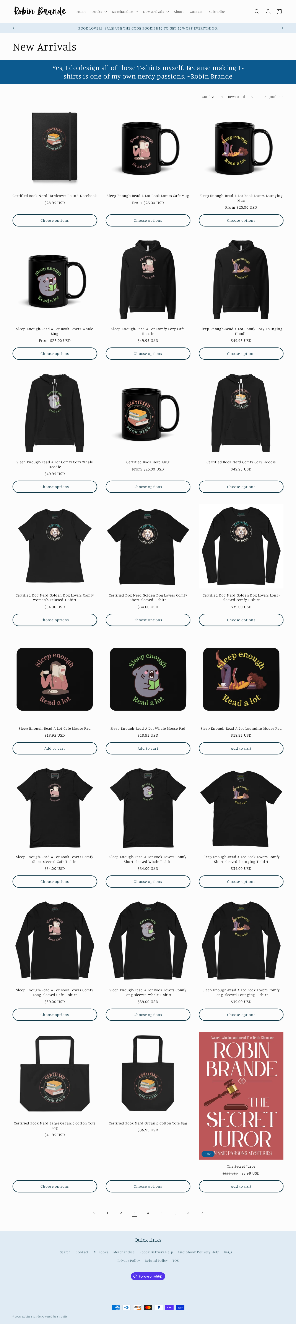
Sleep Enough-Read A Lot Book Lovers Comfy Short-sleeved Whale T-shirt (148, 859)
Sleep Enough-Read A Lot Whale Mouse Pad (148, 728)
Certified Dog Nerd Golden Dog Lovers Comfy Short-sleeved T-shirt (148, 597)
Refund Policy (156, 1260)
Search (65, 1252)
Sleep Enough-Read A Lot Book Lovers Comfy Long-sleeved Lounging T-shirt (241, 992)
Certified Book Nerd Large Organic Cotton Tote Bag (55, 1125)
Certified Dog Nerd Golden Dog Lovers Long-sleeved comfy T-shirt (241, 597)
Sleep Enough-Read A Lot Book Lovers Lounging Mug (241, 197)
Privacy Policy (128, 1260)
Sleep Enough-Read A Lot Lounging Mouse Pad (241, 728)
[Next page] (201, 1212)
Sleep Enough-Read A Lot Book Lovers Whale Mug (54, 331)
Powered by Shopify (54, 1316)
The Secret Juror (241, 1166)
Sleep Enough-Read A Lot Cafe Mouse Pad (55, 728)
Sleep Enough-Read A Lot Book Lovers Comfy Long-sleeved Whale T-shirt (148, 992)
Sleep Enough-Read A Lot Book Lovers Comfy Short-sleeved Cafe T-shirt (54, 859)
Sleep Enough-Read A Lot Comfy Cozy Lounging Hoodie (241, 331)
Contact (82, 1252)
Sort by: (208, 96)
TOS (175, 1260)
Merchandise (124, 1252)
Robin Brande (31, 1316)
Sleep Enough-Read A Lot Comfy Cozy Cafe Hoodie (148, 331)
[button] (99, 12)
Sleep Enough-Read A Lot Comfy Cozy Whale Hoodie (54, 464)
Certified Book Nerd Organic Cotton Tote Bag (148, 1123)
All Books (101, 1252)
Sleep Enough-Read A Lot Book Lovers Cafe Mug (148, 195)
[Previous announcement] (13, 28)
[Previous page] (94, 1212)
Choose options (55, 220)
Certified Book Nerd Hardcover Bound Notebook (55, 195)
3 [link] (134, 1212)
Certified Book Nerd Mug (147, 462)
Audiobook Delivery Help (198, 1252)
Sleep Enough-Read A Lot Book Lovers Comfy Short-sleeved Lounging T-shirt (241, 859)
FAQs (228, 1252)
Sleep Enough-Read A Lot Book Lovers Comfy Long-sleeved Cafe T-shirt (54, 992)
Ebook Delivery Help (156, 1252)
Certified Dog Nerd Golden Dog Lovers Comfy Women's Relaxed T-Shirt (55, 597)
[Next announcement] (282, 28)
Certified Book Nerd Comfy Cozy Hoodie (241, 462)
